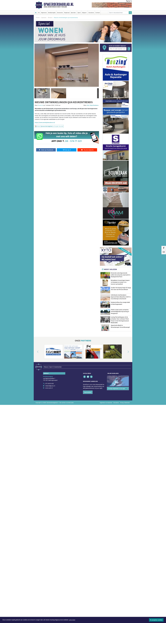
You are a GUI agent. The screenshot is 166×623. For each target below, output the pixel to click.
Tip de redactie (89, 150)
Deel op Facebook (47, 150)
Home (37, 17)
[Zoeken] (130, 12)
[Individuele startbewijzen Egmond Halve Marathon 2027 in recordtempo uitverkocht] (105, 297)
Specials (43, 17)
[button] (35, 93)
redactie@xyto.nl (50, 386)
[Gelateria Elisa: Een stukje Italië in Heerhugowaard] (105, 304)
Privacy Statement (125, 402)
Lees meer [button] (72, 620)
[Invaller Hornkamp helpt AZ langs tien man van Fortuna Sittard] (105, 290)
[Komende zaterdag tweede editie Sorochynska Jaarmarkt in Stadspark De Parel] (105, 275)
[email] (164, 252)
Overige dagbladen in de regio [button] (116, 388)
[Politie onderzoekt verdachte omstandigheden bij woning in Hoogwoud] (105, 312)
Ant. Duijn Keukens (92, 105)
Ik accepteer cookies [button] (156, 620)
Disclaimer (116, 402)
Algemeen (44, 12)
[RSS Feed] (91, 376)
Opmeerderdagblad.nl (59, 4)
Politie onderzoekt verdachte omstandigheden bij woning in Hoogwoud (120, 311)
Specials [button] (73, 12)
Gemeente (60, 12)
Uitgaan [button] (84, 12)
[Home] (36, 12)
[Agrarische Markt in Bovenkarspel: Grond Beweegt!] (105, 327)
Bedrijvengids (52, 12)
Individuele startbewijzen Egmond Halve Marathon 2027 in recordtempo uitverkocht (121, 296)
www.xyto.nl (49, 388)
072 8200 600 (49, 383)
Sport (79, 12)
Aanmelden (87, 392)
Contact (97, 12)
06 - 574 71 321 (73, 141)
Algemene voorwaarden (106, 402)
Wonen (50, 17)
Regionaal (66, 12)
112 (39, 12)
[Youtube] (88, 376)
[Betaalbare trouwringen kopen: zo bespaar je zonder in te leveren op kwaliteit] (105, 282)
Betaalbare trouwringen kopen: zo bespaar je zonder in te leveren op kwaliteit (120, 282)
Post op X (67, 150)
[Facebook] (84, 376)
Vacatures (91, 12)
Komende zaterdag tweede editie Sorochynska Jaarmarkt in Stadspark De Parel (120, 274)
